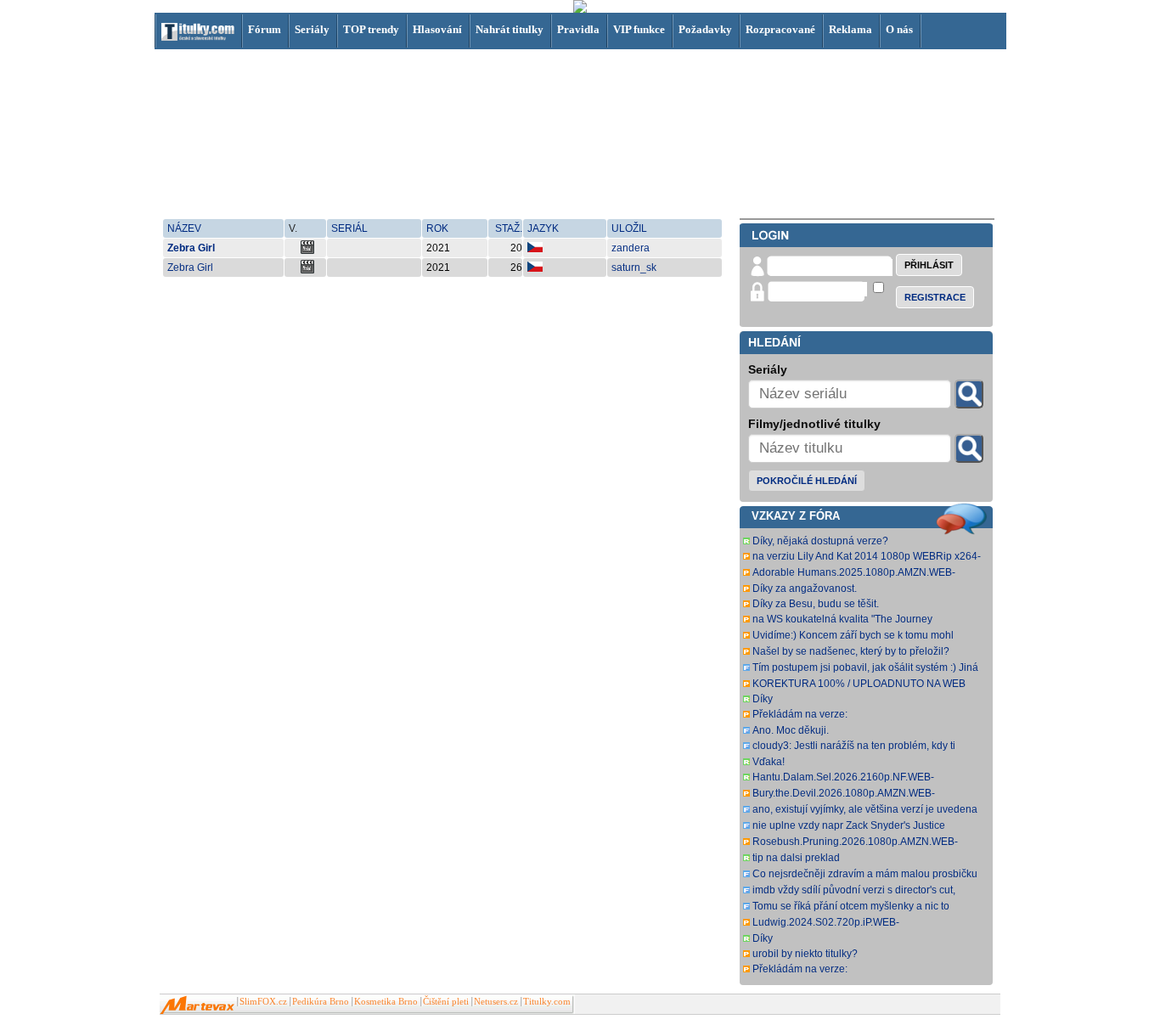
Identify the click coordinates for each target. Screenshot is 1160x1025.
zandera (630, 248)
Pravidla (578, 29)
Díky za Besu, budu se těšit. (815, 604)
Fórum (264, 29)
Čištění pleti (446, 1001)
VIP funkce (639, 29)
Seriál (349, 228)
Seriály (312, 29)
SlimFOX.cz (263, 1001)
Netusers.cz (496, 1001)
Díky (762, 699)
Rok (437, 228)
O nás (899, 29)
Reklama (850, 29)
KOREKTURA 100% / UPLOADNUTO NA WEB (859, 684)
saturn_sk (633, 267)
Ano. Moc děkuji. (790, 730)
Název (184, 228)
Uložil (629, 228)
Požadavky (705, 29)
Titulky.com (547, 1001)
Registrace (935, 297)
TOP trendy (371, 29)
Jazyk (543, 228)
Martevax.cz (197, 1005)
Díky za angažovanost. (804, 588)
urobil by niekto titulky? (805, 954)
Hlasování (437, 29)
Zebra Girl (191, 248)
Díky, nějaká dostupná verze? (820, 541)
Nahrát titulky (509, 29)
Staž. (508, 228)
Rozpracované (780, 29)
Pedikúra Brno (320, 1001)
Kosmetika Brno (386, 1001)
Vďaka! (768, 762)
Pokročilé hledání (807, 481)
